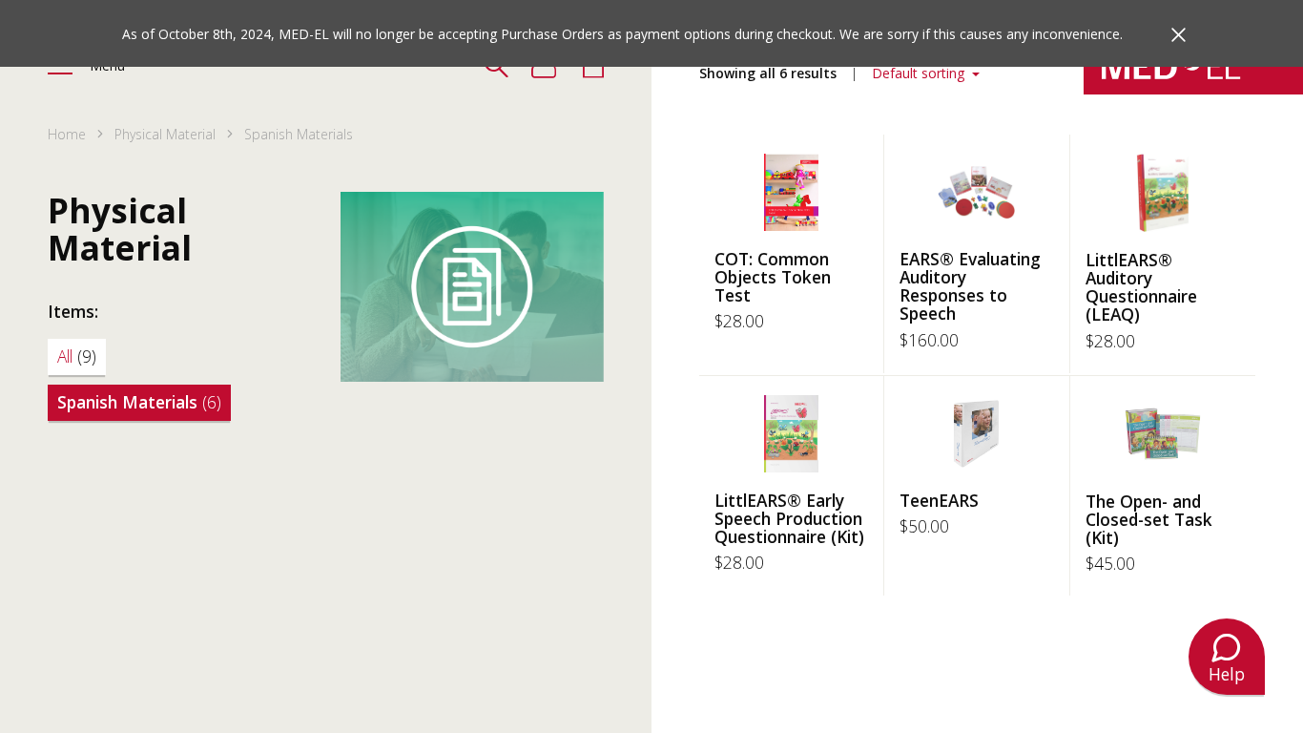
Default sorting (920, 73)
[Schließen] (1178, 35)
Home (67, 134)
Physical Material (165, 134)
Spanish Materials (139, 401)
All (76, 356)
